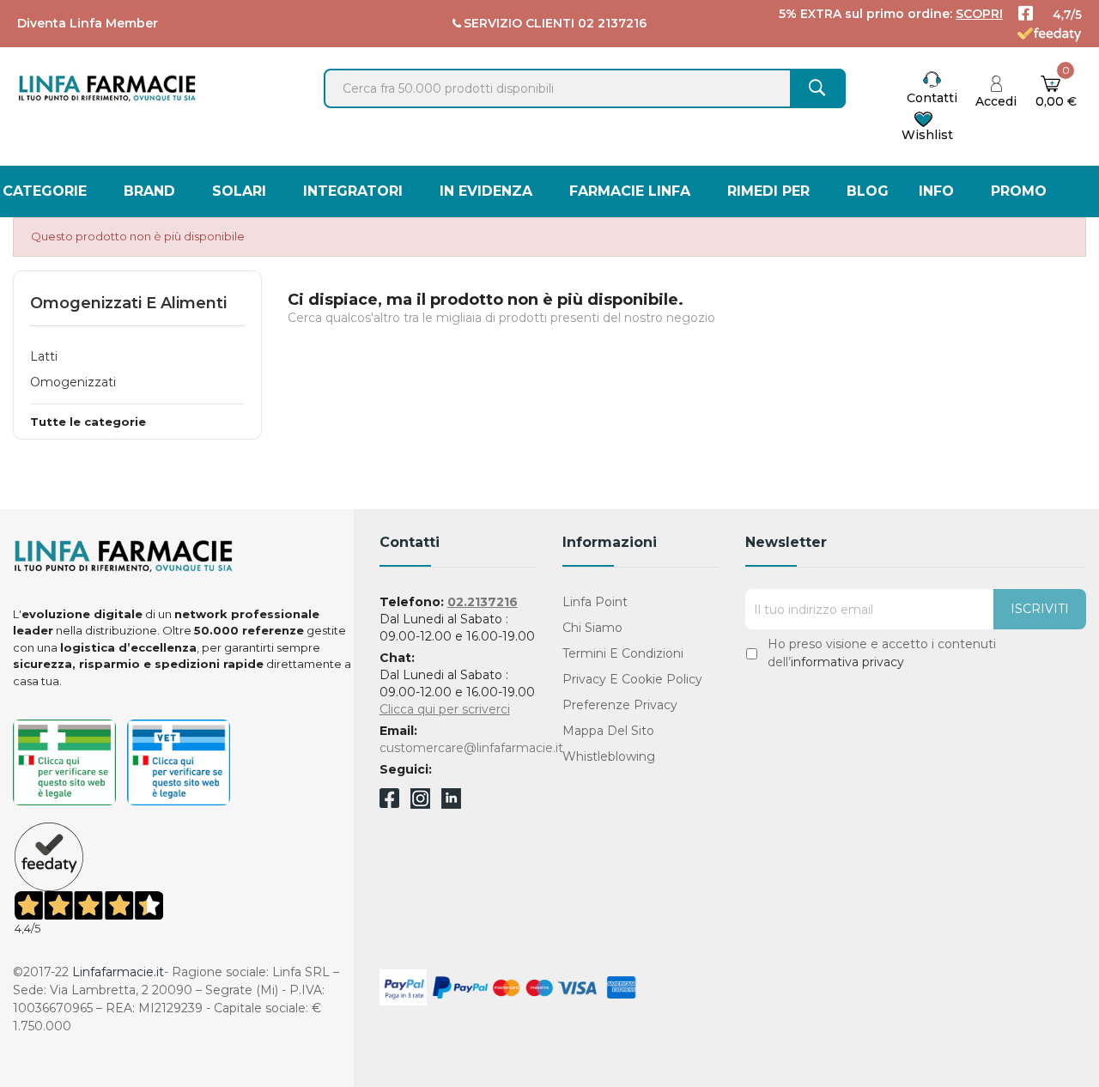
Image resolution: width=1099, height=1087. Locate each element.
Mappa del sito (608, 730)
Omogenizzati (73, 382)
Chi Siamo (592, 627)
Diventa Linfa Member (87, 23)
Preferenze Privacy (619, 705)
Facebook (389, 801)
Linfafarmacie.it (118, 972)
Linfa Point (595, 602)
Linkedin (451, 804)
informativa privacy (847, 662)
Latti (44, 356)
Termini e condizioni (622, 653)
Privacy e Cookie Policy (632, 679)
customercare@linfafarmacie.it (471, 748)
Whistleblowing (608, 756)
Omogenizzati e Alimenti (128, 303)
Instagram (420, 804)
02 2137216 (612, 23)
